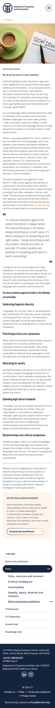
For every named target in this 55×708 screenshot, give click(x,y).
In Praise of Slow (42, 205)
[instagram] (31, 674)
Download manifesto (22, 531)
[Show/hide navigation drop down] (49, 8)
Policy (9, 19)
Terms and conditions (39, 691)
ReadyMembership (40, 702)
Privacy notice (28, 695)
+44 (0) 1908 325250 (13, 657)
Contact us (9, 691)
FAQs (21, 691)
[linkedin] (24, 674)
